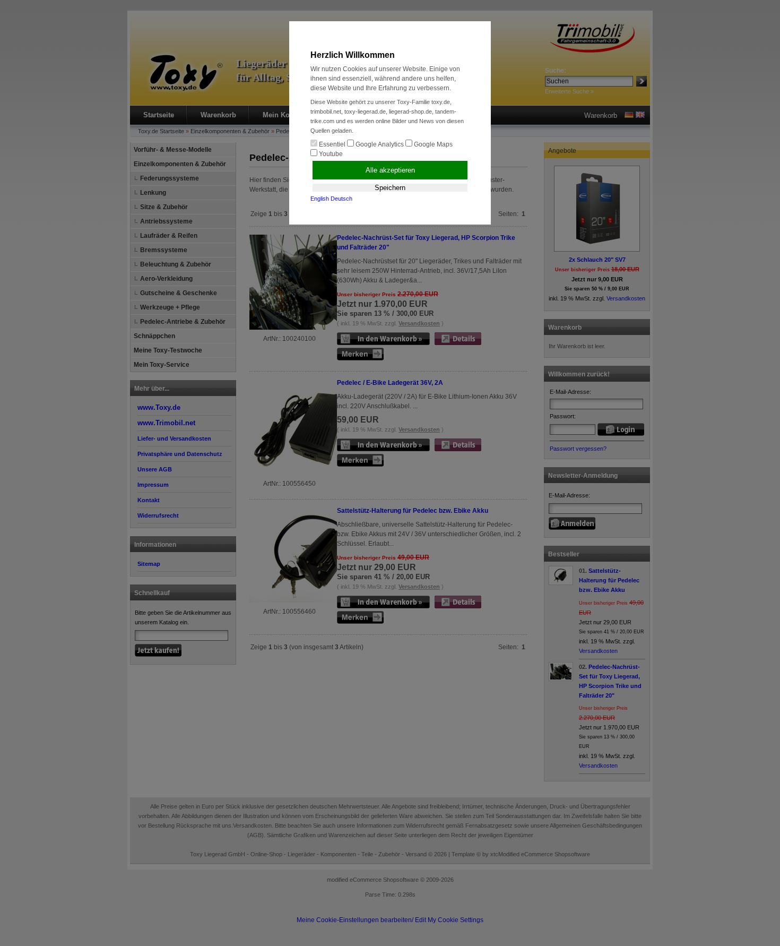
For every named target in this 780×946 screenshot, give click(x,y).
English (319, 198)
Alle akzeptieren (390, 170)
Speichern (390, 188)
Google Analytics (379, 144)
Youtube (330, 154)
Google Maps (432, 144)
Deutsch (341, 198)
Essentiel (331, 144)
